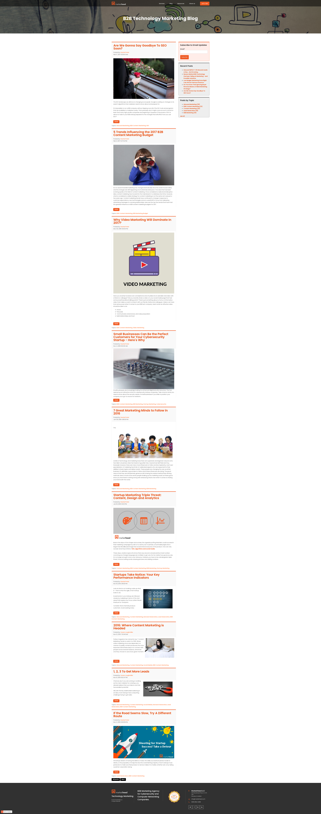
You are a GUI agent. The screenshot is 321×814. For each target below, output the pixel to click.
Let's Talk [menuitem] (205, 4)
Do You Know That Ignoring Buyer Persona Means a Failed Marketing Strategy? (195, 87)
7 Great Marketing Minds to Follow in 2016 (140, 412)
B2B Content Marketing (138, 126)
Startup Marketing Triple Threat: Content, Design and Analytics (137, 496)
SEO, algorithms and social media (143, 549)
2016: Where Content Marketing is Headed (138, 626)
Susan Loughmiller (127, 632)
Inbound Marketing (123, 126)
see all (182, 116)
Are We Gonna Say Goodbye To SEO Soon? (140, 47)
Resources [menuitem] (180, 4)
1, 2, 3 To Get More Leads (131, 671)
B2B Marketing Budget (140, 213)
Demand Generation (150, 617)
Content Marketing (123, 568)
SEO (147, 126)
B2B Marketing (138, 404)
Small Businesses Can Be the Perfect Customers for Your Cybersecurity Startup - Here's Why (140, 337)
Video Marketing (138, 328)
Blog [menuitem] (171, 4)
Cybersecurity (161, 404)
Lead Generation (164, 617)
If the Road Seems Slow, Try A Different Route (142, 714)
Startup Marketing (149, 404)
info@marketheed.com (198, 799)
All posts (116, 779)
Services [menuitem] (162, 4)
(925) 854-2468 (196, 802)
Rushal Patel (125, 52)
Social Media (148, 665)
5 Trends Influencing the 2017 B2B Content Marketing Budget (138, 133)
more (116, 122)
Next (123, 779)
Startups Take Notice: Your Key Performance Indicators (136, 576)
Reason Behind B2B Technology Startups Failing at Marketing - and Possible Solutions (196, 76)
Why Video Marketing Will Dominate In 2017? (142, 221)
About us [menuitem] (192, 4)
